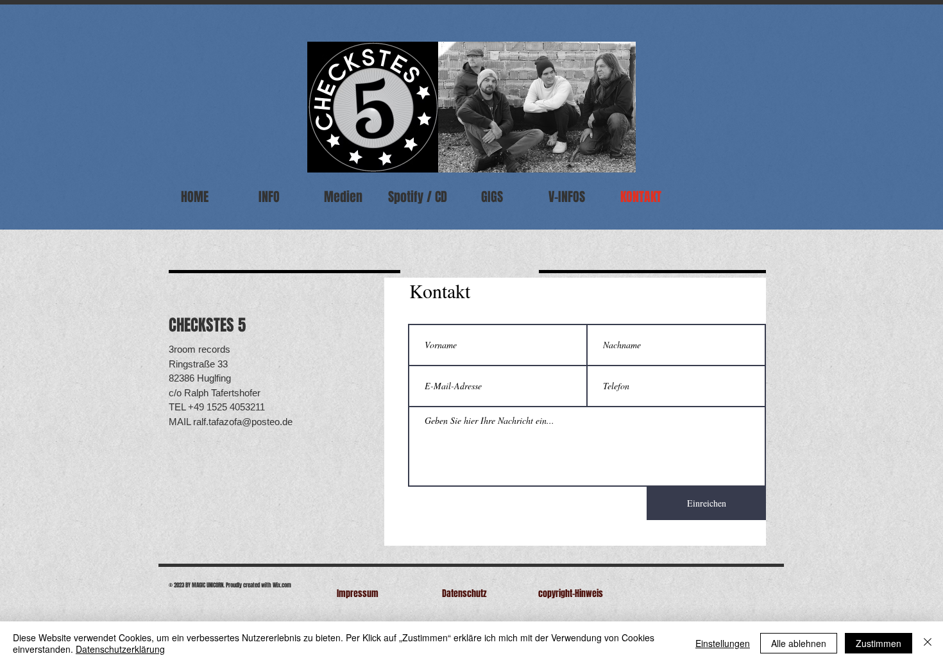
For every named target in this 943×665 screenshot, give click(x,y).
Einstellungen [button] (722, 643)
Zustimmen (878, 643)
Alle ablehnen (798, 643)
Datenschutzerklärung (120, 649)
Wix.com (282, 585)
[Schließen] (927, 643)
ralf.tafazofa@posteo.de (243, 421)
